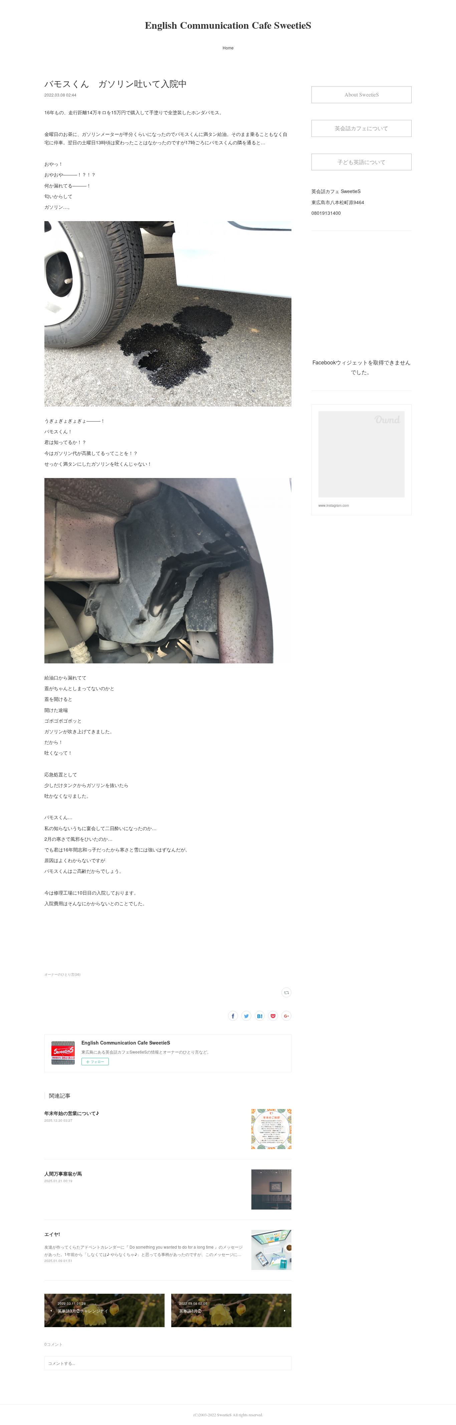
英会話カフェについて (361, 128)
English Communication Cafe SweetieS (228, 24)
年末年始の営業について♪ (71, 1113)
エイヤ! (52, 1234)
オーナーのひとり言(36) (62, 974)
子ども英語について (361, 161)
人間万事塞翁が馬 (63, 1173)
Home (228, 47)
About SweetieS (362, 94)
